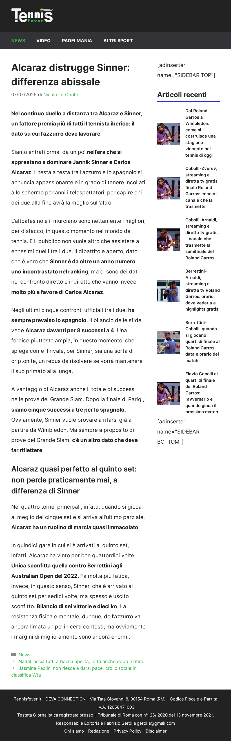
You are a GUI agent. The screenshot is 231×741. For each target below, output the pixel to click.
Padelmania (77, 40)
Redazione (98, 731)
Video (43, 40)
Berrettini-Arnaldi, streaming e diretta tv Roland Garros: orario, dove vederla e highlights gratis (202, 290)
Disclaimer (156, 731)
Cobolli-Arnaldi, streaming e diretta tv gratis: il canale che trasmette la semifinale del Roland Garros (202, 239)
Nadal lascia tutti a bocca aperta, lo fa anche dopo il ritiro (81, 661)
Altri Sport (118, 40)
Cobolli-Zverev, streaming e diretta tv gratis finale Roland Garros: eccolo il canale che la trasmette (202, 187)
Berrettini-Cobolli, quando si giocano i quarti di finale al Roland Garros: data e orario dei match (202, 341)
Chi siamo (74, 731)
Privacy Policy (127, 731)
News (18, 40)
